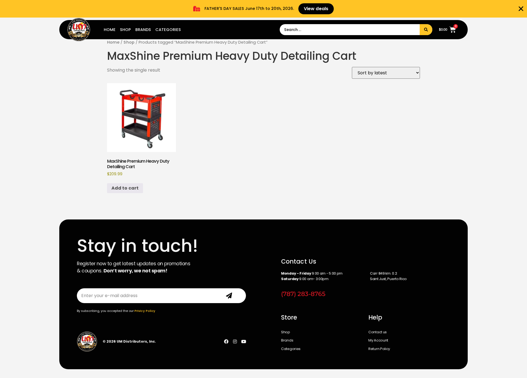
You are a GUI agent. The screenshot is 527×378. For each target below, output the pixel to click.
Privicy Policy (144, 311)
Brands (143, 29)
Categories (168, 29)
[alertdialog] (263, 9)
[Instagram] (235, 341)
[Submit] (229, 295)
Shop (125, 29)
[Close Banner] (521, 8)
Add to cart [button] (125, 188)
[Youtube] (244, 341)
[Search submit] (426, 29)
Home (110, 29)
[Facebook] (226, 341)
